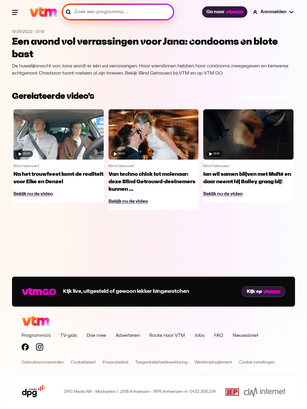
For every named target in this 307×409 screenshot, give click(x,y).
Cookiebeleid (83, 362)
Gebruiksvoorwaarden (43, 362)
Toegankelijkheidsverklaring (161, 362)
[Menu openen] (15, 12)
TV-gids (68, 335)
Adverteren (128, 335)
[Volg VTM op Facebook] (25, 348)
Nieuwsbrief (245, 335)
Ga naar (215, 12)
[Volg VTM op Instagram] (39, 348)
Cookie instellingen (257, 362)
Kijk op (254, 291)
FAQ (218, 335)
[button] (273, 12)
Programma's (36, 335)
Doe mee (96, 335)
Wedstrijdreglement (213, 362)
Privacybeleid (115, 362)
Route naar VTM (167, 335)
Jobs (199, 335)
